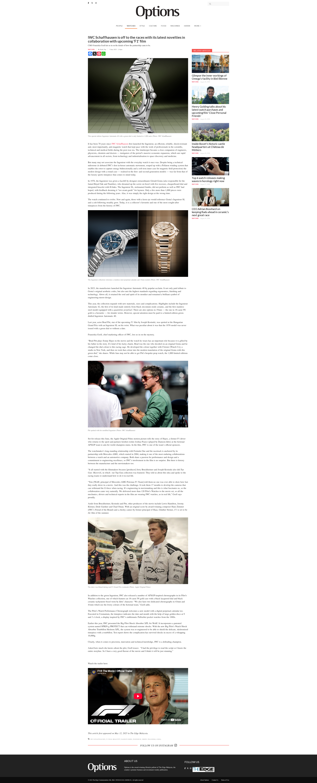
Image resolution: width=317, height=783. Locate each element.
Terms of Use (225, 780)
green (144, 739)
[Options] (158, 12)
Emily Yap (103, 49)
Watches (131, 26)
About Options (204, 780)
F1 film (109, 739)
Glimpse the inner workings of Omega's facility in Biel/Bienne (209, 77)
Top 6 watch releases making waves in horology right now (208, 179)
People (119, 26)
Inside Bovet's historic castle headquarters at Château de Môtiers (208, 146)
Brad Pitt (116, 739)
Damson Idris (126, 739)
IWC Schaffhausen (120, 143)
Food (163, 26)
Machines (175, 26)
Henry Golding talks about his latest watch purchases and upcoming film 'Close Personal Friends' (209, 111)
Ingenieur (137, 739)
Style (142, 26)
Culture (153, 26)
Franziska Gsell (154, 739)
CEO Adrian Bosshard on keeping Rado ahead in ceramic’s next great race (210, 212)
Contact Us (215, 780)
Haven (187, 26)
